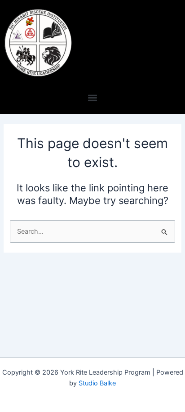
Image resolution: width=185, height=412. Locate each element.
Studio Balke (97, 383)
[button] (92, 97)
